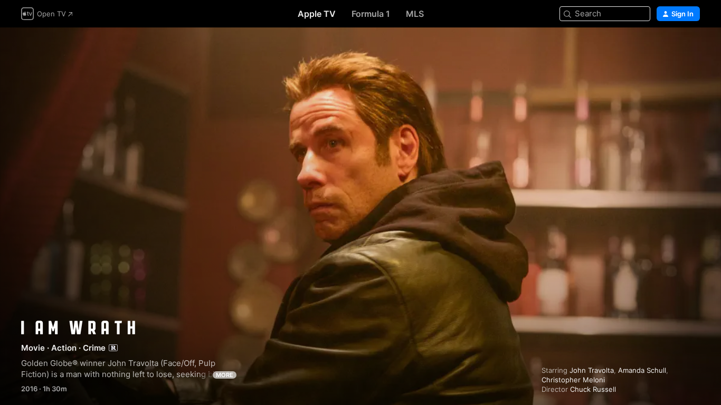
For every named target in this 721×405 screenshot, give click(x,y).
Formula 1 (371, 13)
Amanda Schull (642, 370)
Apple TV (317, 13)
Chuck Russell (593, 389)
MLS (415, 13)
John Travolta (592, 370)
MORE (224, 375)
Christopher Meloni (573, 379)
